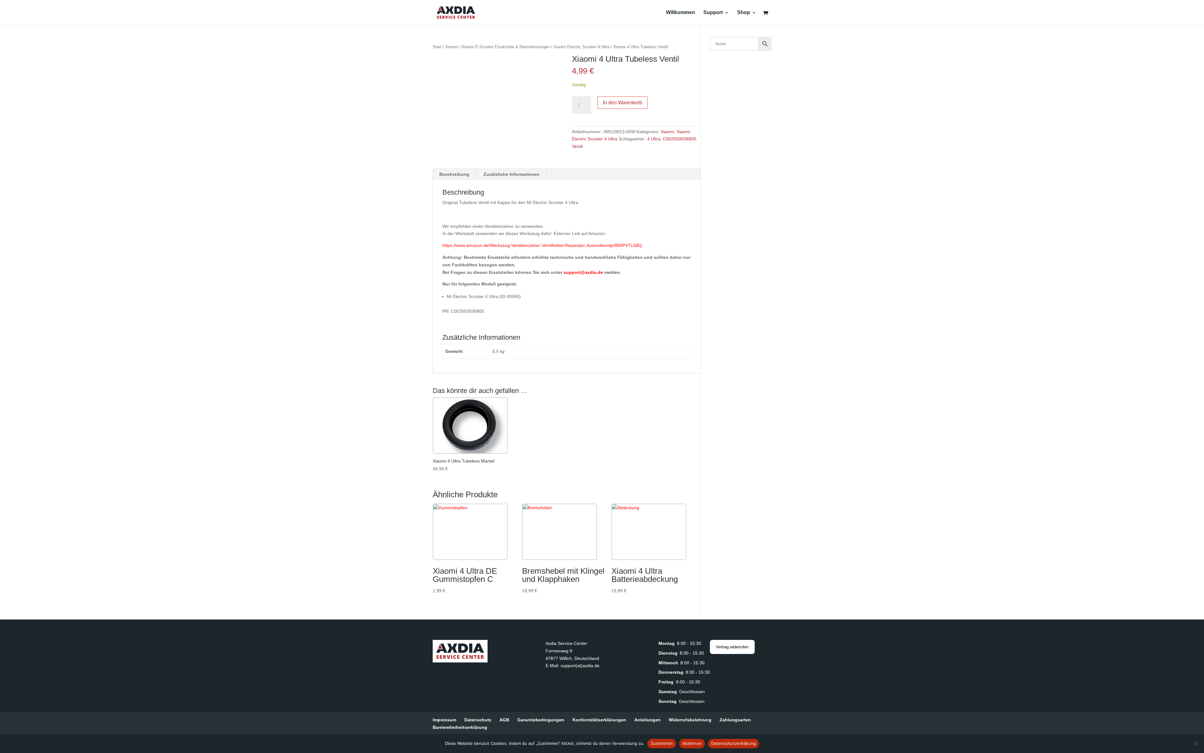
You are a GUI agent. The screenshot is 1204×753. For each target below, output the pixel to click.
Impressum (444, 719)
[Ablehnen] (1196, 743)
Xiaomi (451, 46)
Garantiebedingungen (540, 719)
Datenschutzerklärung (733, 743)
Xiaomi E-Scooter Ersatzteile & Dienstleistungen (506, 46)
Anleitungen (647, 719)
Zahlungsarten (735, 719)
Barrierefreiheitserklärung (460, 727)
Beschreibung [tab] (454, 174)
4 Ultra (653, 138)
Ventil (577, 146)
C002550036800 (679, 138)
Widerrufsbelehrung (690, 719)
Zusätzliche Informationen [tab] (511, 174)
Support (713, 12)
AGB (504, 719)
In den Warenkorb (622, 102)
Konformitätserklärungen (599, 719)
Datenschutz (477, 719)
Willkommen (680, 12)
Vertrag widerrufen (732, 647)
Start (437, 46)
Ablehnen (692, 743)
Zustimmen (662, 743)
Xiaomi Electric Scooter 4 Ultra (581, 46)
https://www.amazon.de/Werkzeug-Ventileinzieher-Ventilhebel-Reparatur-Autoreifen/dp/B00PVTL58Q (542, 245)
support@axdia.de (583, 272)
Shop (743, 12)
